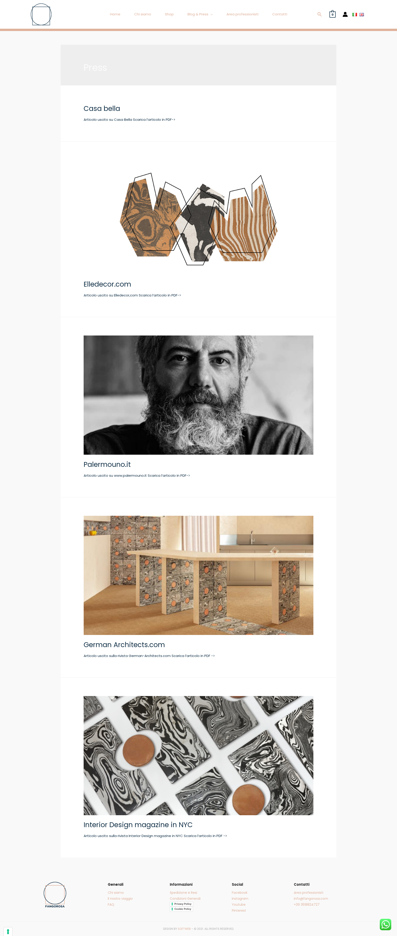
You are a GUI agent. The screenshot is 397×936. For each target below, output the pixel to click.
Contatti (279, 14)
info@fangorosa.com (311, 898)
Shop (169, 14)
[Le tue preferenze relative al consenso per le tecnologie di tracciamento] (8, 931)
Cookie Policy (182, 909)
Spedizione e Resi (183, 892)
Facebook (239, 892)
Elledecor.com (107, 284)
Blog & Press (197, 14)
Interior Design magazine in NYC (138, 825)
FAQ (111, 904)
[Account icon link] (345, 14)
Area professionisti (242, 14)
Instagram (240, 898)
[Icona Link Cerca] (320, 14)
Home (115, 14)
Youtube (239, 904)
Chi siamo (142, 14)
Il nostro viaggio (120, 898)
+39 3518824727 (307, 904)
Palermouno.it (107, 464)
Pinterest (239, 910)
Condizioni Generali (185, 898)
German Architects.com (124, 645)
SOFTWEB (184, 929)
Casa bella (102, 108)
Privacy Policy (182, 903)
